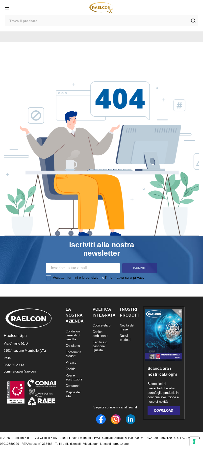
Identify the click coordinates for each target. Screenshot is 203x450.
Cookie (71, 369)
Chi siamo (73, 346)
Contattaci (73, 386)
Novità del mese (127, 327)
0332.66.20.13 (14, 365)
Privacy (71, 362)
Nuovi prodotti (125, 338)
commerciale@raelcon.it (21, 371)
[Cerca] (193, 21)
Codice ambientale (100, 334)
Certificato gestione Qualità (100, 346)
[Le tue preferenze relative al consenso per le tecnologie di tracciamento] (194, 441)
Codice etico (101, 325)
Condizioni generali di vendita (73, 335)
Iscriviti (139, 268)
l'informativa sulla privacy (124, 277)
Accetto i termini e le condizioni (77, 277)
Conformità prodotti (73, 354)
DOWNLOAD (163, 410)
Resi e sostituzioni (74, 377)
